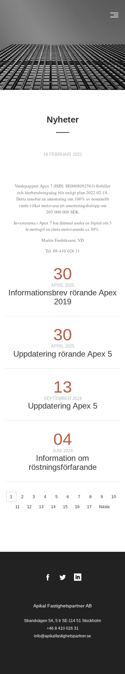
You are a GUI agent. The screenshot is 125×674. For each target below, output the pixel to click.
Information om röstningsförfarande (63, 462)
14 (53, 507)
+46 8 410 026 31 (63, 628)
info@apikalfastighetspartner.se (62, 636)
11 (17, 507)
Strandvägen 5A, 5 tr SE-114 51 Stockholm (62, 620)
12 (29, 507)
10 (113, 497)
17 (89, 507)
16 (77, 507)
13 (41, 507)
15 (65, 507)
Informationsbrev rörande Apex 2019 (62, 297)
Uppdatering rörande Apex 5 (62, 353)
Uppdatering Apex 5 (62, 405)
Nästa (104, 507)
